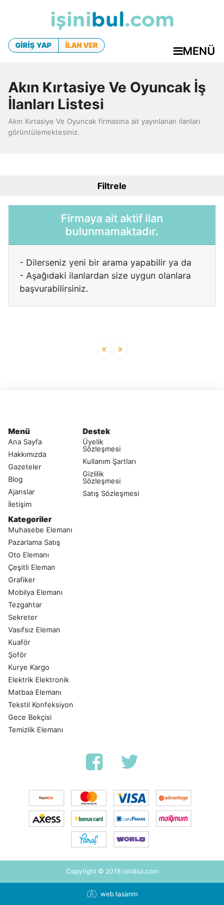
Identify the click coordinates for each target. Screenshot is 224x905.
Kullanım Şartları (109, 461)
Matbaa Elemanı (34, 692)
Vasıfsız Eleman (34, 629)
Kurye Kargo (28, 667)
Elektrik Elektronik (38, 679)
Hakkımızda (27, 454)
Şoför (17, 654)
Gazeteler (24, 466)
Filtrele (112, 185)
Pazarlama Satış (34, 542)
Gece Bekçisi (30, 717)
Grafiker (21, 579)
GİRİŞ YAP (33, 45)
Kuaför (19, 642)
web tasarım (119, 894)
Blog (15, 479)
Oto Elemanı (28, 554)
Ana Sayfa (25, 441)
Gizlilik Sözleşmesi (102, 477)
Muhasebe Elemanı (40, 529)
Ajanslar (21, 491)
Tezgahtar (25, 604)
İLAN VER (81, 45)
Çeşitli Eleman (31, 567)
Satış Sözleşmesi (111, 493)
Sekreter (23, 617)
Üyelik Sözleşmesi (102, 445)
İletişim (20, 504)
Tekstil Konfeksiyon (40, 704)
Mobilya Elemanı (35, 592)
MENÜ (199, 51)
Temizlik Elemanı (35, 729)
